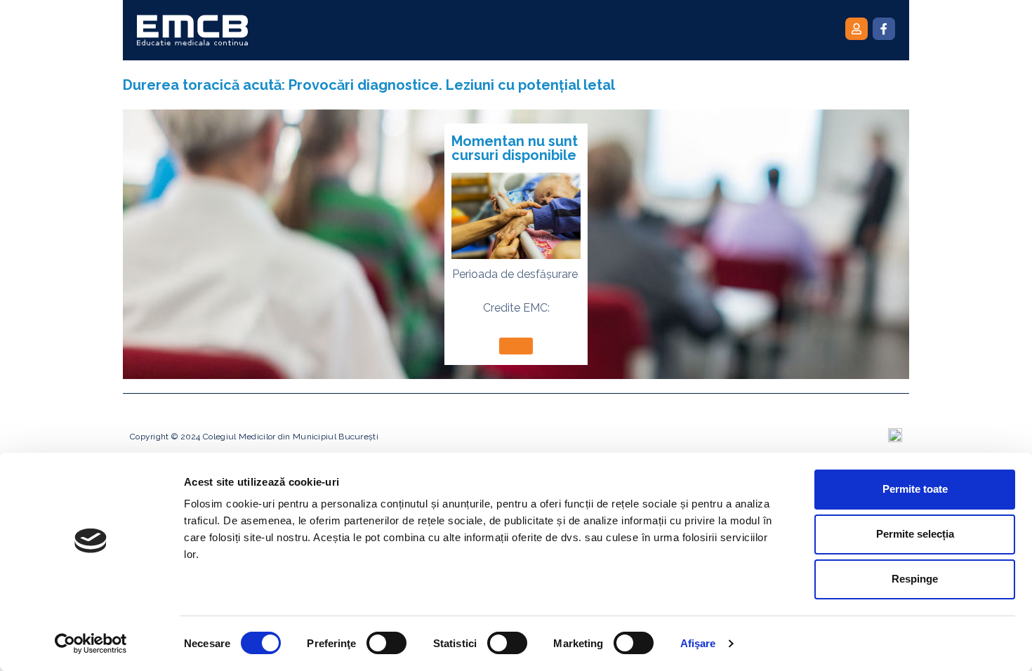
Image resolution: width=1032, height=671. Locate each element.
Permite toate (915, 489)
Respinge (915, 579)
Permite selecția (915, 534)
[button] (516, 346)
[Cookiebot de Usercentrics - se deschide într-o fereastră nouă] (90, 643)
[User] (856, 29)
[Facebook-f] (884, 29)
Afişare (698, 643)
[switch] (386, 643)
